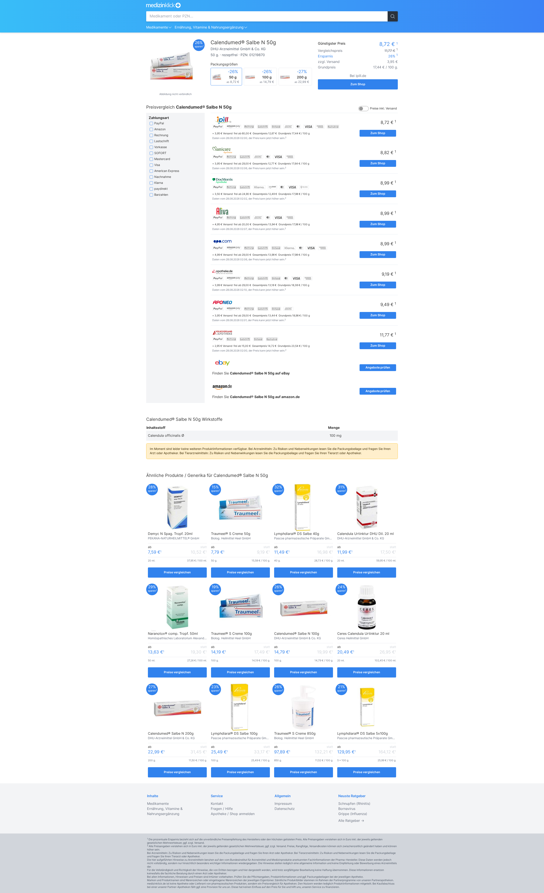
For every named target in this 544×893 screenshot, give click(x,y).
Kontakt (217, 803)
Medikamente (157, 27)
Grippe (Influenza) (352, 814)
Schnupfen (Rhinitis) (354, 803)
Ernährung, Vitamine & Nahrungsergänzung (209, 27)
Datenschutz (285, 809)
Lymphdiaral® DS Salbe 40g (296, 534)
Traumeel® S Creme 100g (231, 633)
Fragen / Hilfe (222, 809)
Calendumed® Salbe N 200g (171, 733)
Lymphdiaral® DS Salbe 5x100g (362, 733)
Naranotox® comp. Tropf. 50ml (173, 633)
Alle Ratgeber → (351, 820)
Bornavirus (346, 809)
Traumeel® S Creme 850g (295, 733)
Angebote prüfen (378, 367)
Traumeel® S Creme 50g (230, 534)
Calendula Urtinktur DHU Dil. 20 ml (365, 534)
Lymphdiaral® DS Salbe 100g (234, 733)
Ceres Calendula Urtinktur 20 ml (363, 633)
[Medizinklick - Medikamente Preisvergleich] (272, 5)
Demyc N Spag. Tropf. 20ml (170, 534)
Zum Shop (357, 84)
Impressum (283, 803)
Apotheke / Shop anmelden (233, 814)
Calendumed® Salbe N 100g (296, 633)
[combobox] (267, 16)
